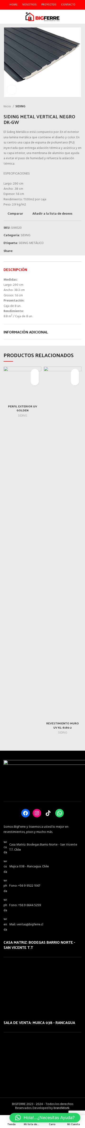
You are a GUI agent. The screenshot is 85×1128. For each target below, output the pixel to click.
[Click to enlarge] (12, 89)
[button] (44, 1117)
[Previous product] (69, 106)
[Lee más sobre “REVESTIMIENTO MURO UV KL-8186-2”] (75, 381)
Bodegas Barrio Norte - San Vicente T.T (39, 945)
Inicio (8, 106)
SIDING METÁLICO (31, 243)
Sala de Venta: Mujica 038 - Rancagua (39, 1022)
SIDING (20, 106)
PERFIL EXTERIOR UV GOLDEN (22, 408)
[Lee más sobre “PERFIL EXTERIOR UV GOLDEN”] (35, 381)
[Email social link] (22, 251)
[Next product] (79, 106)
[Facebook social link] (17, 251)
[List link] (42, 886)
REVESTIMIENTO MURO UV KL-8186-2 (62, 725)
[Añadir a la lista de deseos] (35, 373)
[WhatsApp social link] (27, 251)
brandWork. (62, 1108)
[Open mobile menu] (5, 16)
